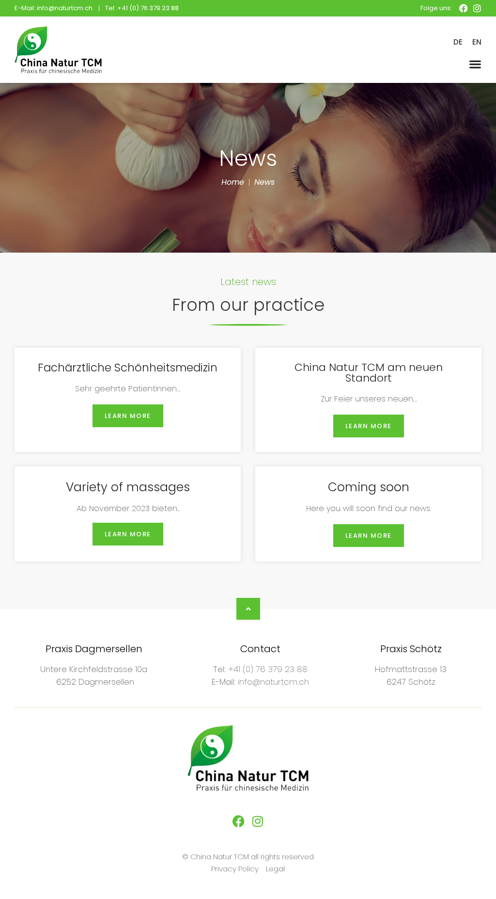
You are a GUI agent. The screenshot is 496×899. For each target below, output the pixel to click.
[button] (475, 63)
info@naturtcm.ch (273, 682)
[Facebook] (463, 8)
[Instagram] (477, 8)
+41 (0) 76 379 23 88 (268, 669)
